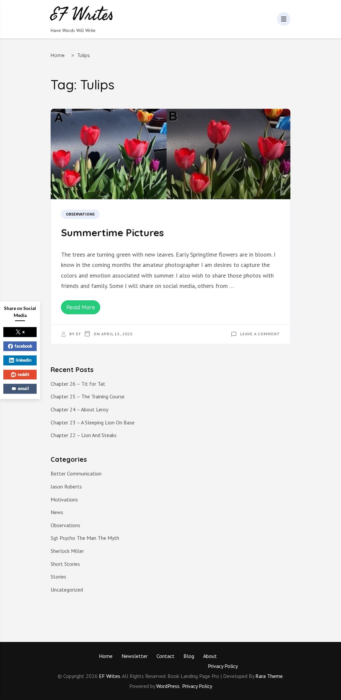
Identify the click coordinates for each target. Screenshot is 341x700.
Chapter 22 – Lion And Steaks (84, 435)
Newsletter (135, 656)
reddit (23, 374)
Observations (80, 214)
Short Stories (65, 564)
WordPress (167, 686)
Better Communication (76, 473)
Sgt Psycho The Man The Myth (85, 538)
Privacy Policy (223, 666)
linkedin (23, 360)
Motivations (64, 499)
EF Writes (109, 676)
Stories (58, 576)
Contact (165, 656)
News (57, 512)
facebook (23, 346)
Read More (80, 307)
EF (78, 333)
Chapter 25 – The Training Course (88, 396)
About (210, 656)
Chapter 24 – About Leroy (79, 409)
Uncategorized (67, 589)
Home (106, 656)
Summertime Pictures (112, 232)
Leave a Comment (260, 333)
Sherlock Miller (67, 551)
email (23, 388)
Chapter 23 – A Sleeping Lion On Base (93, 422)
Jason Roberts (66, 486)
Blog (188, 656)
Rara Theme (269, 676)
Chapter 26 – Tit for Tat (78, 383)
